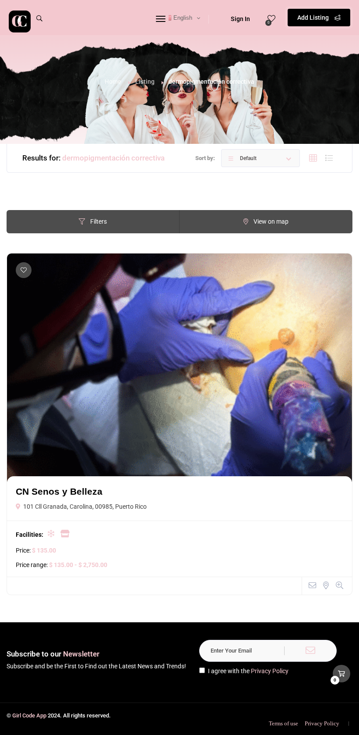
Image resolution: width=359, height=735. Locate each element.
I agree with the (248, 670)
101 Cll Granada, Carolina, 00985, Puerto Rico (85, 506)
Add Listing (313, 17)
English (182, 17)
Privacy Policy (270, 670)
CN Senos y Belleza (59, 491)
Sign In (240, 18)
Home (113, 81)
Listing (145, 81)
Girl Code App (29, 715)
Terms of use (283, 723)
